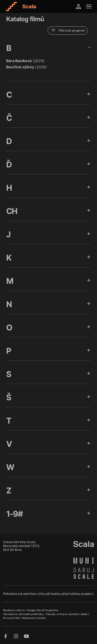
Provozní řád (11, 617)
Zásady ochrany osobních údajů (67, 614)
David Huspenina (47, 610)
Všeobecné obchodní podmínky (23, 614)
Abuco (20, 610)
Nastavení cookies (34, 617)
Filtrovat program (72, 30)
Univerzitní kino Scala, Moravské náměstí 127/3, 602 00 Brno (21, 546)
